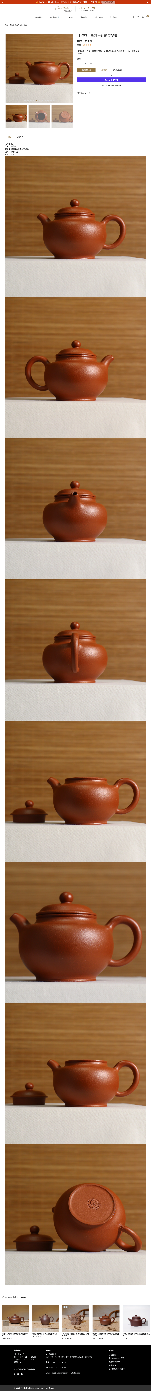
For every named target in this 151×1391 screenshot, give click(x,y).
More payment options (111, 85)
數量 (79, 59)
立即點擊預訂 (108, 2)
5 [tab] (36, 100)
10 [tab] (51, 100)
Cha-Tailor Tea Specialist (24, 1369)
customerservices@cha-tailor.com (66, 1373)
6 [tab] (39, 100)
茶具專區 (98, 17)
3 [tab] (31, 100)
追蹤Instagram (114, 1362)
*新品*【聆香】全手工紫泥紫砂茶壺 (44, 1334)
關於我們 (38, 17)
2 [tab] (28, 100)
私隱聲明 (112, 1365)
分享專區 (112, 17)
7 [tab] (42, 100)
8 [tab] (45, 100)
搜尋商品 (112, 1355)
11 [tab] (53, 100)
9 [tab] (48, 100)
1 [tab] (25, 100)
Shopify (52, 1388)
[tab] (9, 137)
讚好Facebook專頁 (116, 1358)
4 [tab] (33, 100)
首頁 (6, 25)
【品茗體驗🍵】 (55, 17)
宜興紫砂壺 (84, 17)
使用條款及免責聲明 (117, 1369)
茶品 (70, 17)
